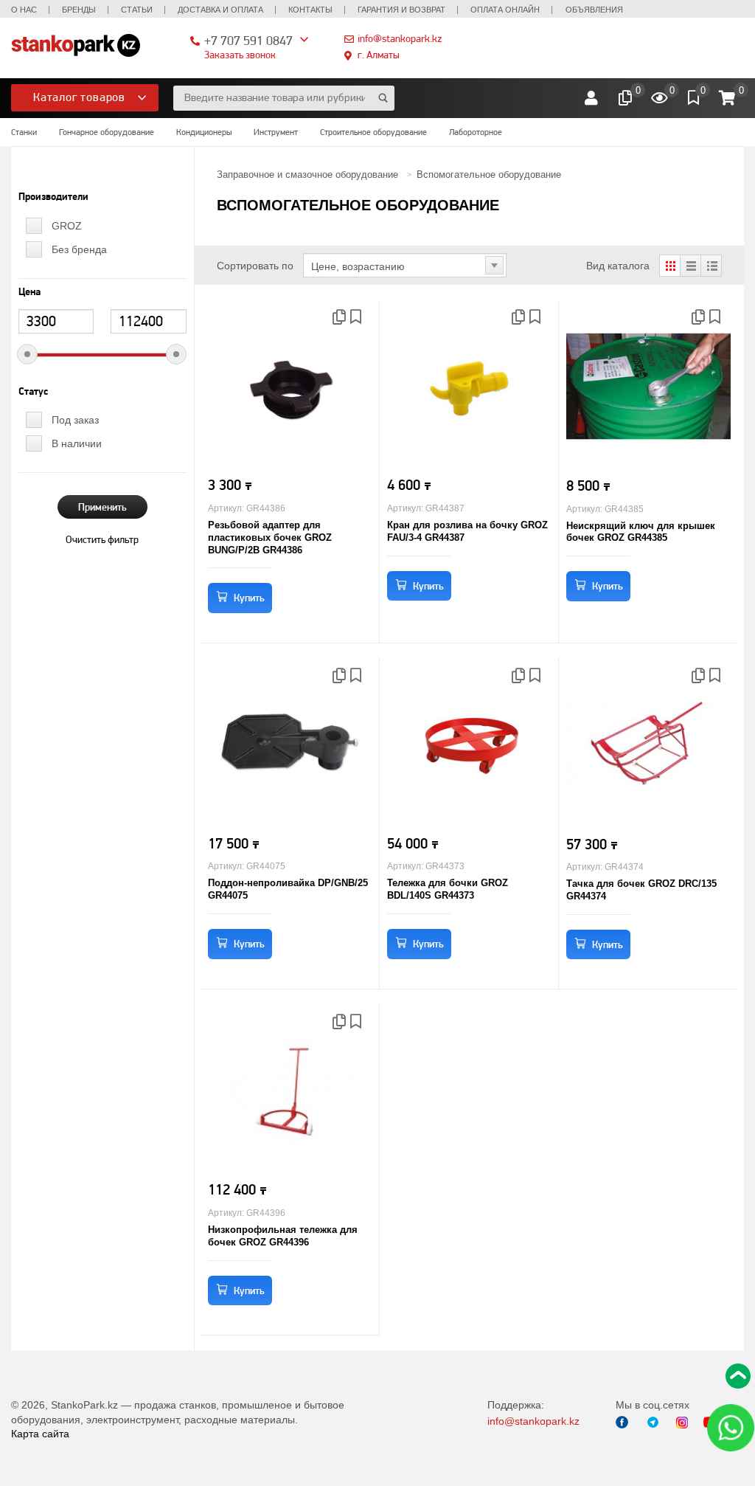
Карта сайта (40, 1434)
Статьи (137, 9)
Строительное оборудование (373, 132)
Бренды (79, 9)
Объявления (594, 9)
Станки (24, 132)
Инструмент (276, 132)
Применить (102, 507)
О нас (24, 9)
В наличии (77, 443)
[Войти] (591, 98)
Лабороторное (475, 132)
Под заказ (75, 420)
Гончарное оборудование (106, 132)
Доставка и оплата (220, 9)
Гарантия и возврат (401, 9)
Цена (29, 292)
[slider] (27, 354)
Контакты (310, 9)
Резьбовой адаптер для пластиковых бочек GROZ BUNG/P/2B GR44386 (270, 537)
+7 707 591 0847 (248, 40)
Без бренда (79, 249)
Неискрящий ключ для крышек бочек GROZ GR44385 (640, 532)
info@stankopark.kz (400, 38)
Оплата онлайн (505, 9)
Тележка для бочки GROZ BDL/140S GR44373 (447, 889)
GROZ (67, 226)
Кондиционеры (204, 132)
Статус (33, 392)
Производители (53, 197)
